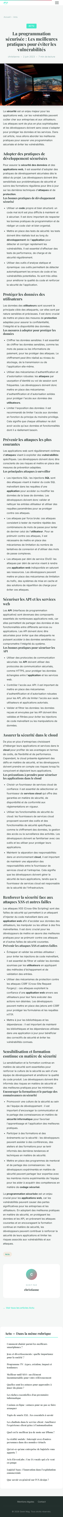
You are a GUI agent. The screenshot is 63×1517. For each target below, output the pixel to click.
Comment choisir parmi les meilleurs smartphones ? (27, 1345)
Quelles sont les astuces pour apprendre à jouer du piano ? (29, 1386)
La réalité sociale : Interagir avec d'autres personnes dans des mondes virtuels (29, 1441)
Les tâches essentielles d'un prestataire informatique (28, 1396)
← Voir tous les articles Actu (18, 1307)
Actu (15, 17)
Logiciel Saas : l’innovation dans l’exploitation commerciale (31, 1471)
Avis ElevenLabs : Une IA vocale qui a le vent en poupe (31, 1461)
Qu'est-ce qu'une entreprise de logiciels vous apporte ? (31, 1451)
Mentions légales (25, 1501)
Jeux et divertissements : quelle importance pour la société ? (30, 1355)
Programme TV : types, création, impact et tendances (29, 1366)
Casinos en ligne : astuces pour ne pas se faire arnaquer (31, 1406)
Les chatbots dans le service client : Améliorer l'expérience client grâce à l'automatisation (31, 1423)
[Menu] (57, 2)
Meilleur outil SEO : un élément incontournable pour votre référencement (29, 1376)
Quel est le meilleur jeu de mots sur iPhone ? (30, 1432)
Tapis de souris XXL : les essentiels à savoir (30, 1415)
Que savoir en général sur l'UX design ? (28, 1479)
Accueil (7, 17)
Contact (42, 1501)
